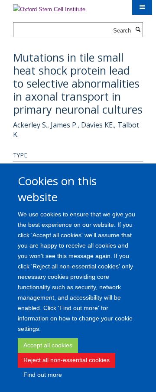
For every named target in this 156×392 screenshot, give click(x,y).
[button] (142, 7)
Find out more (42, 374)
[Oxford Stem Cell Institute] (49, 6)
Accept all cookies (47, 345)
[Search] (138, 30)
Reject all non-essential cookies (66, 359)
